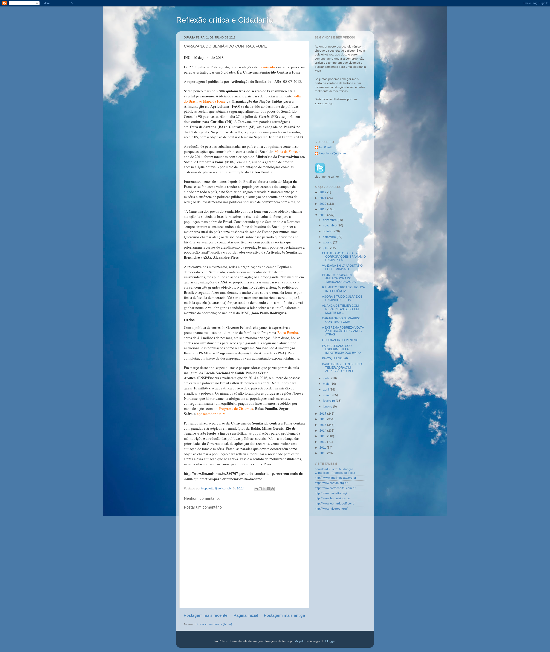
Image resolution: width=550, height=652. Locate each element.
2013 (323, 436)
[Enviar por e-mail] (256, 489)
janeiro (328, 406)
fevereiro (329, 400)
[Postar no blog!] (260, 489)
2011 (323, 447)
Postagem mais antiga (284, 615)
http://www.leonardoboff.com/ (334, 503)
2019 (323, 209)
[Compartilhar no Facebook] (268, 489)
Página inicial (246, 615)
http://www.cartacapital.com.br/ (335, 488)
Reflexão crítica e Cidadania (224, 19)
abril (326, 389)
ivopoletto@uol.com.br (334, 153)
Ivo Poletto (326, 147)
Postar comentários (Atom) (214, 624)
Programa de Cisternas (236, 408)
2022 (323, 192)
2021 (323, 198)
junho (327, 378)
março (327, 395)
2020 (323, 203)
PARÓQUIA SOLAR (335, 358)
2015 (323, 424)
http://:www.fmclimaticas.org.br (335, 477)
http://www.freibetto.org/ (331, 493)
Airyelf (299, 641)
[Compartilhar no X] (264, 489)
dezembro (330, 219)
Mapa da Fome (286, 151)
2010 (323, 453)
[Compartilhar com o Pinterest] (272, 489)
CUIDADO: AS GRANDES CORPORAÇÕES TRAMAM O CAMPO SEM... (344, 257)
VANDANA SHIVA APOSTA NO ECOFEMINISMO (342, 267)
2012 (323, 441)
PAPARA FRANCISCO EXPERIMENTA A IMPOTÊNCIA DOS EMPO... (342, 349)
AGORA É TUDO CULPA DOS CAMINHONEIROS (342, 298)
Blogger (330, 641)
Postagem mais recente (206, 615)
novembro (330, 225)
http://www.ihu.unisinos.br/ (332, 498)
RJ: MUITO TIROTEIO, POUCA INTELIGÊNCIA (343, 289)
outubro (328, 231)
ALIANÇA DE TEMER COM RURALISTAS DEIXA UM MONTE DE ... (340, 309)
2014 (323, 430)
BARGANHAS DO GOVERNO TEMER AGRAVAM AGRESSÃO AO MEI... (342, 368)
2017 (323, 413)
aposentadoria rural (212, 413)
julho (326, 248)
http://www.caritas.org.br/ (331, 482)
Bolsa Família (287, 332)
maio (326, 383)
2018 (323, 215)
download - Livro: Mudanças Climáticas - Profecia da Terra (335, 470)
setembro (330, 236)
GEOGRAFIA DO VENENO (340, 340)
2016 (323, 419)
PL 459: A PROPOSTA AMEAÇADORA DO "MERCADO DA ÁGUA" (339, 278)
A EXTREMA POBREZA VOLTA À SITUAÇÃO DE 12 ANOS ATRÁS (343, 331)
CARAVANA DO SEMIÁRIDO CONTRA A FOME (341, 320)
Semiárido (267, 67)
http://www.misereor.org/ (331, 508)
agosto (328, 242)
